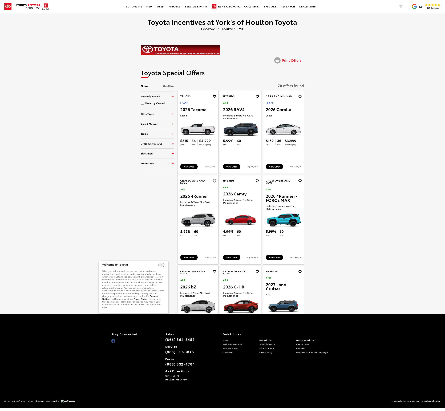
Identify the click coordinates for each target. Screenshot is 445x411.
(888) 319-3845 (179, 351)
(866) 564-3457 (180, 339)
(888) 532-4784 (180, 364)
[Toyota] (7, 6)
